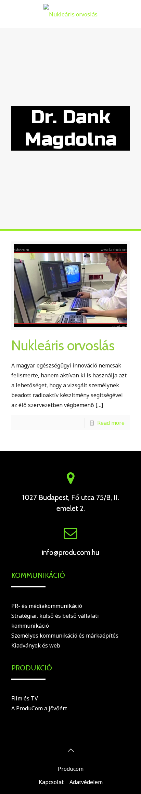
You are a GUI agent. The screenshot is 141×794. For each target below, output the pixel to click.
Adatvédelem (86, 782)
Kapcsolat (51, 782)
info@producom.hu (70, 552)
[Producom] (70, 13)
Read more (111, 423)
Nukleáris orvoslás (63, 345)
